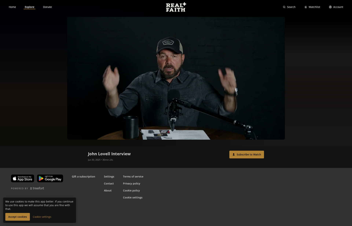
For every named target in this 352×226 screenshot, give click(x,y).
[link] (12, 7)
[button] (246, 154)
